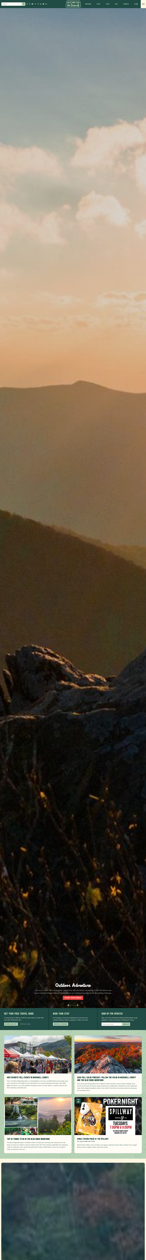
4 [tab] (76, 1005)
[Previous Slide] (68, 1005)
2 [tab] (72, 1005)
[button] (88, 4)
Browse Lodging (60, 1024)
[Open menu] (143, 4)
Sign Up (126, 1024)
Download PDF (11, 1024)
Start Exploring (73, 998)
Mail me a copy (25, 1024)
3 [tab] (74, 1005)
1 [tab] (70, 1005)
